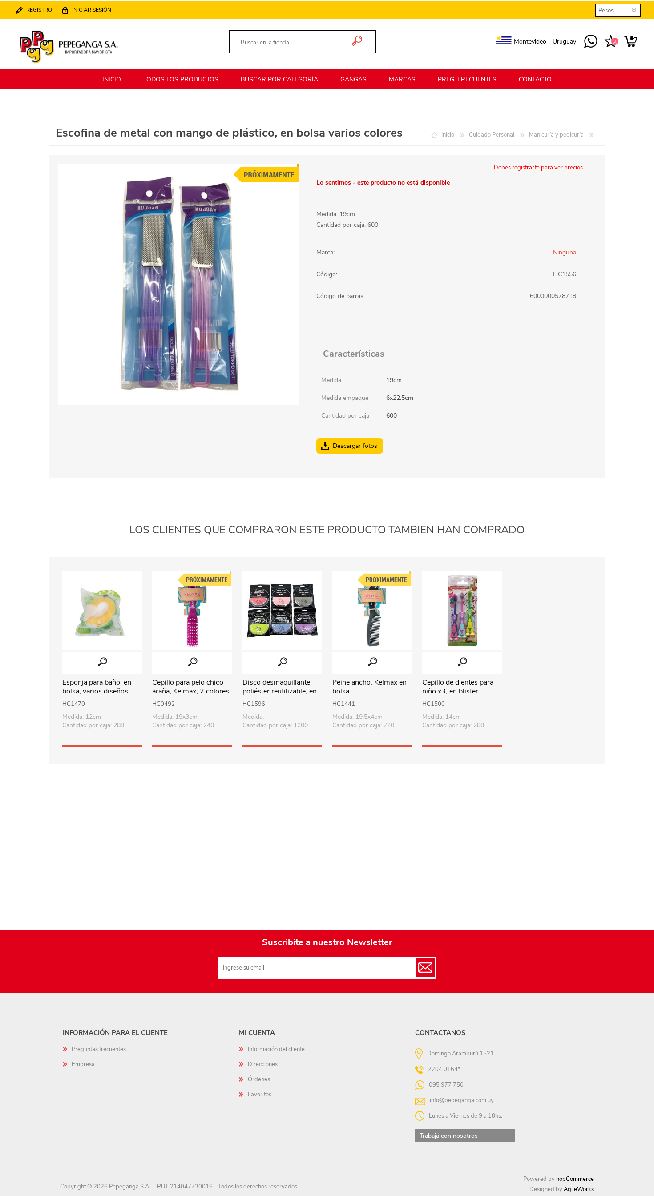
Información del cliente (276, 1049)
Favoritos (259, 1095)
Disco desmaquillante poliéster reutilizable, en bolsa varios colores (279, 691)
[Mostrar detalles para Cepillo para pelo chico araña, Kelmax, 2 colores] (192, 610)
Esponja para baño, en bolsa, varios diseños (96, 687)
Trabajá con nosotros (449, 1136)
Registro (39, 9)
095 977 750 (591, 41)
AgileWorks (579, 1189)
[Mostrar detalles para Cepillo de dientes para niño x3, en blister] (462, 610)
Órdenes (259, 1079)
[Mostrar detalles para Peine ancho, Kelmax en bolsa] (372, 610)
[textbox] (292, 43)
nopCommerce (575, 1179)
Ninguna (564, 252)
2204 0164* (444, 1069)
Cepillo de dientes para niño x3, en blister (457, 687)
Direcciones (263, 1064)
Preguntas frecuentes (99, 1049)
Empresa (83, 1064)
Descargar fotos (355, 446)
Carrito (631, 41)
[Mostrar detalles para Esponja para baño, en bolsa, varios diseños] (102, 610)
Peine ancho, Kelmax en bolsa (369, 687)
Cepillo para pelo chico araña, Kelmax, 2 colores (190, 687)
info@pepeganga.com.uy (462, 1100)
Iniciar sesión (91, 9)
